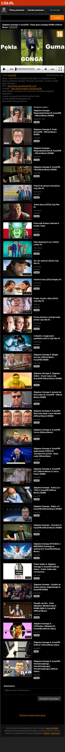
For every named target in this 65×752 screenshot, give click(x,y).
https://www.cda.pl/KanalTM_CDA (22, 86)
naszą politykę (52, 728)
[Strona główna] (8, 3)
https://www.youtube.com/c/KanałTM (26, 89)
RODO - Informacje (52, 733)
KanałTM (12, 75)
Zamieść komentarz (49, 699)
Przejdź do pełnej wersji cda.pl (32, 715)
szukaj (57, 17)
